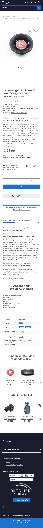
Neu (21, 323)
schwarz (22, 319)
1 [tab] (18, 67)
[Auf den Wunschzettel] (35, 31)
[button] (31, 2)
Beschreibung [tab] (9, 220)
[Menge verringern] (5, 181)
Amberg (8, 462)
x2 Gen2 (28, 327)
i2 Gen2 (22, 327)
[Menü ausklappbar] (3, 1)
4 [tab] (24, 67)
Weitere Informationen (21, 210)
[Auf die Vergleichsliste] (30, 31)
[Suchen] (39, 7)
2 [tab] (20, 67)
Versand (20, 155)
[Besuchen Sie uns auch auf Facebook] (4, 507)
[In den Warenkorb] (5, 26)
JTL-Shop (25, 522)
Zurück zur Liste (10, 16)
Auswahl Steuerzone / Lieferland (15, 157)
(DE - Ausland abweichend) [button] (12, 168)
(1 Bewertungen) (18, 96)
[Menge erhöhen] (37, 181)
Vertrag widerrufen (21, 500)
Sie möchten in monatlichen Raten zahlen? (21, 209)
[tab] (25, 221)
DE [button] (25, 2)
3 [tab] (22, 67)
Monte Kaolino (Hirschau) (14, 465)
